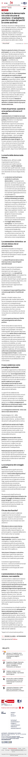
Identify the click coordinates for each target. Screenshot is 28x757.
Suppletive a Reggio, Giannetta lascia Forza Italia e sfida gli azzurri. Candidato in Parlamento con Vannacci (14, 664)
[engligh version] (5, 3)
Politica (10, 7)
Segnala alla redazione (12, 748)
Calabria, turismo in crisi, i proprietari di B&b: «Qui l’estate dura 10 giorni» (15, 672)
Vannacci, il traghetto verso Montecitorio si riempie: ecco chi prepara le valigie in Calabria (14, 655)
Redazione (5, 748)
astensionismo (21, 636)
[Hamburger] (2, 3)
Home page (4, 7)
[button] (24, 8)
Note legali (7, 750)
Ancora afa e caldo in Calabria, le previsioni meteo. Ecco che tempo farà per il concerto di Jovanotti (14, 681)
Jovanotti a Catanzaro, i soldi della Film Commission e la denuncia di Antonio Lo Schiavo (15, 689)
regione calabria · (10, 636)
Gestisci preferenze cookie (17, 750)
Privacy (19, 748)
